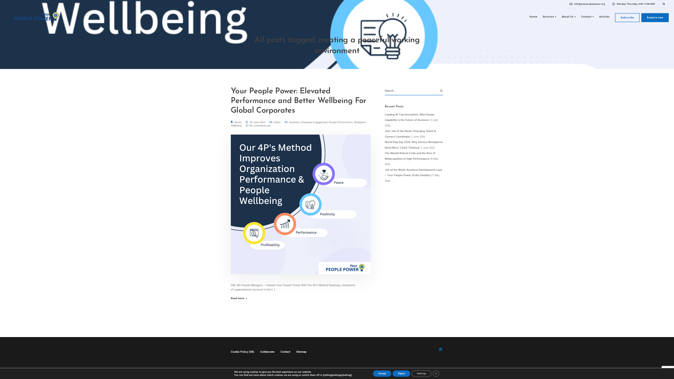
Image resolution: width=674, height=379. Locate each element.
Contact (586, 16)
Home (533, 16)
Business (294, 122)
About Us (568, 16)
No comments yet (260, 125)
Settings (421, 373)
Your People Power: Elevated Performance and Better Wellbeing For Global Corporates (298, 101)
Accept (382, 373)
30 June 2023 (257, 122)
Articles (604, 16)
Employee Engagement (314, 122)
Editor (277, 122)
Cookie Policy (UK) (242, 351)
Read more (237, 298)
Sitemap (301, 351)
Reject (401, 373)
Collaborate (267, 351)
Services (548, 16)
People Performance (341, 122)
